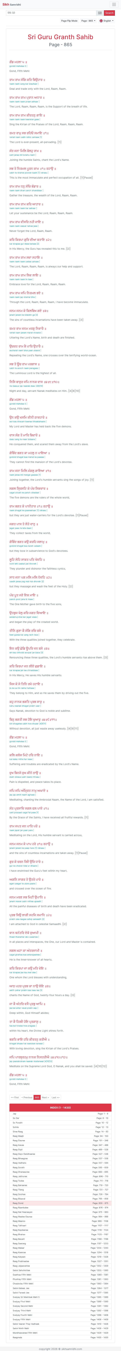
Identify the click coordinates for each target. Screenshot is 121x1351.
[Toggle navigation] (114, 4)
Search (109, 13)
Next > (45, 1097)
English (108, 20)
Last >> (56, 1097)
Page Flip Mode (69, 20)
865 (37, 1097)
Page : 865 (87, 20)
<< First (15, 1097)
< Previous (26, 1097)
